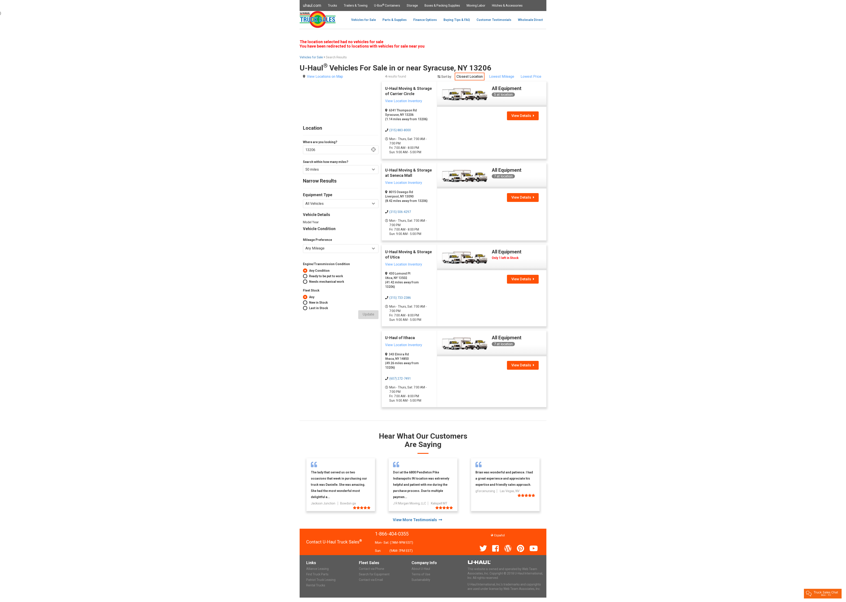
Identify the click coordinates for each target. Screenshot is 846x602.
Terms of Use (421, 574)
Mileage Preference (317, 240)
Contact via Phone (371, 569)
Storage (412, 5)
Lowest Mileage (501, 76)
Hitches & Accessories (507, 5)
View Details (522, 116)
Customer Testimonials (494, 20)
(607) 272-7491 (400, 378)
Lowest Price (531, 76)
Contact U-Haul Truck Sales (334, 542)
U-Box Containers (387, 5)
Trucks (332, 5)
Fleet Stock (311, 290)
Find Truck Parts (317, 574)
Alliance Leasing (317, 569)
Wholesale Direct (530, 20)
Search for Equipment (374, 574)
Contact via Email (371, 580)
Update (368, 314)
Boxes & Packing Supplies (442, 5)
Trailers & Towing (355, 5)
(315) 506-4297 (400, 212)
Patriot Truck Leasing (321, 580)
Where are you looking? (320, 142)
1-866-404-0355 (392, 534)
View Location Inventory (403, 101)
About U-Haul (421, 569)
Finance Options (425, 20)
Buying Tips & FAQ (456, 20)
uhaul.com (312, 5)
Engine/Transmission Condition (326, 264)
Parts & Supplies (394, 20)
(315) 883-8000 (400, 130)
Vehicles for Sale (363, 20)
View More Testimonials (416, 519)
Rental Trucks (315, 585)
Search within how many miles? (325, 162)
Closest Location (469, 76)
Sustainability (421, 580)
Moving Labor (476, 5)
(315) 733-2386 (400, 297)
